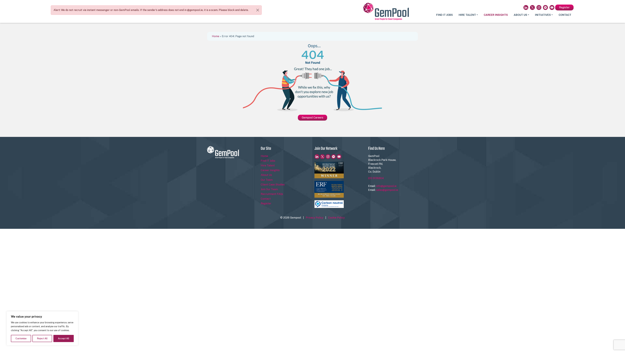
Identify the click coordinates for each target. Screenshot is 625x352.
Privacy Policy (314, 217)
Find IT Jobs (444, 14)
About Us (520, 14)
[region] (42, 328)
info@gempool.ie (386, 186)
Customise (21, 338)
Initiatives (543, 14)
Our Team (267, 179)
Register (564, 7)
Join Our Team (269, 189)
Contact (565, 14)
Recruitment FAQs (272, 194)
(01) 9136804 (376, 178)
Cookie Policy (336, 217)
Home (215, 36)
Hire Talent (467, 14)
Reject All (42, 338)
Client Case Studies (273, 184)
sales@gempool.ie (387, 189)
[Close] (258, 10)
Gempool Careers (312, 117)
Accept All (63, 338)
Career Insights (496, 14)
